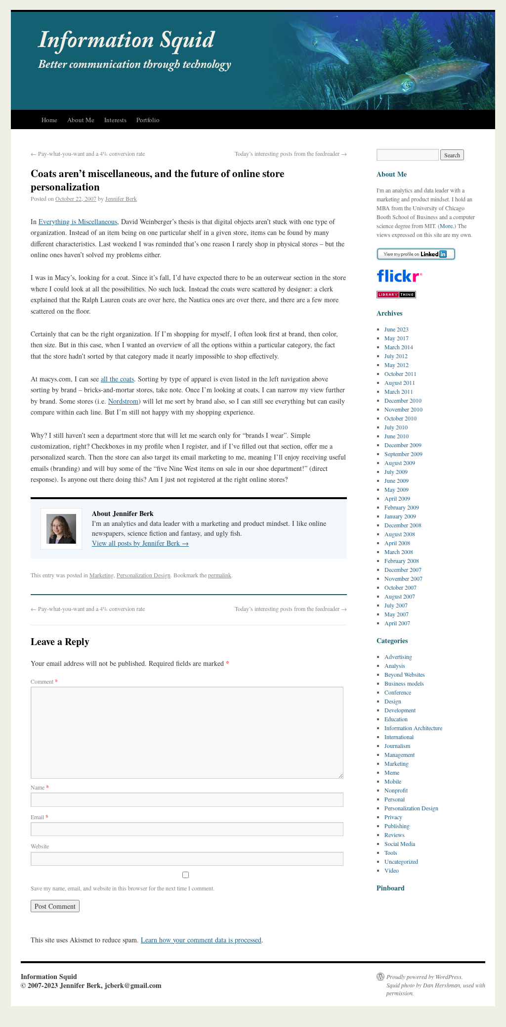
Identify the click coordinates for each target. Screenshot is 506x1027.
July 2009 (396, 471)
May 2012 (396, 365)
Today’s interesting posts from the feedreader (291, 153)
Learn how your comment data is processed (201, 939)
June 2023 (396, 329)
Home (49, 119)
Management (399, 754)
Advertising (398, 656)
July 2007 (396, 605)
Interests (115, 119)
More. (447, 226)
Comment (44, 681)
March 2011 (398, 391)
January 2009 (400, 516)
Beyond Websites (404, 674)
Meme (391, 772)
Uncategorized (401, 861)
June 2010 (396, 436)
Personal (394, 799)
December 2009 (403, 445)
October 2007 (400, 587)
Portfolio (148, 119)
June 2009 (396, 480)
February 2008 (401, 560)
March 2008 (398, 552)
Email (39, 817)
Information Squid (49, 976)
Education (396, 719)
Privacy (393, 817)
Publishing (397, 826)
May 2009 (396, 489)
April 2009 (397, 498)
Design (392, 701)
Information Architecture (413, 728)
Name (40, 787)
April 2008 (397, 543)
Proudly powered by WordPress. (424, 976)
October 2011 (400, 373)
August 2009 (399, 463)
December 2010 (403, 400)
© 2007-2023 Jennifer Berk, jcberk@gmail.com (91, 985)
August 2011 (399, 382)
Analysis (394, 665)
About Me (80, 119)
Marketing (101, 575)
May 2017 (396, 338)
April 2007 (397, 623)
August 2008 (399, 534)
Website (40, 846)
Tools (390, 852)
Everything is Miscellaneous (78, 221)
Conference (397, 692)
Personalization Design (143, 575)
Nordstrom (123, 401)
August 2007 (399, 596)
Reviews (394, 835)
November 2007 (403, 578)
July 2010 (396, 427)
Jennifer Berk (121, 198)
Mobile (392, 781)
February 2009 (401, 507)
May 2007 (396, 614)
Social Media (399, 843)
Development (400, 710)
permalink (219, 575)
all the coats (117, 378)
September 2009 (403, 454)
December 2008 (403, 525)
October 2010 (400, 418)
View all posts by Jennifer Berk (140, 543)
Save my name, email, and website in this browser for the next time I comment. (122, 888)
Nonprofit (396, 790)
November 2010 (403, 409)
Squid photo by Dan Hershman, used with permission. (435, 989)
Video (391, 870)
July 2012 (396, 356)
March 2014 (398, 347)
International (399, 737)
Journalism (397, 745)
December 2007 (403, 569)
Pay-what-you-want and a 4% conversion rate (88, 153)
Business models (404, 683)
